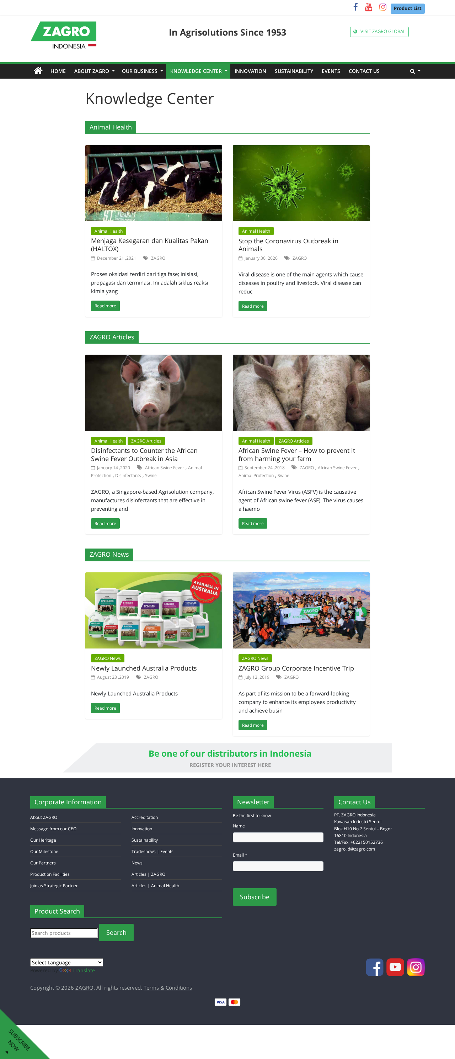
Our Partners (43, 863)
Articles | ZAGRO (148, 874)
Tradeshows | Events (152, 851)
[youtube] (396, 966)
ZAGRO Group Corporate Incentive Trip (296, 668)
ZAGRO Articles (146, 441)
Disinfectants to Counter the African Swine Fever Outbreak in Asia (144, 454)
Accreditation (145, 817)
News (137, 863)
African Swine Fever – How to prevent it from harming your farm (297, 454)
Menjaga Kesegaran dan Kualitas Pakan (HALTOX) (149, 244)
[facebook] (375, 966)
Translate (84, 970)
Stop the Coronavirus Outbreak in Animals (288, 245)
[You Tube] (368, 8)
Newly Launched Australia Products (144, 668)
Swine (151, 475)
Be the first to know (252, 815)
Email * (240, 855)
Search (116, 932)
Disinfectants (128, 475)
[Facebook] (355, 8)
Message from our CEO (53, 829)
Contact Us (364, 71)
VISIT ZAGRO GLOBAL (381, 31)
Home (60, 70)
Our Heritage (43, 840)
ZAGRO (158, 258)
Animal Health (109, 231)
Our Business (142, 71)
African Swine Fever (164, 468)
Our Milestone (44, 851)
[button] (415, 71)
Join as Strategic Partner (54, 886)
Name (239, 826)
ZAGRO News (108, 658)
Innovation (250, 71)
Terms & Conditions (168, 987)
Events (331, 71)
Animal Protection (256, 475)
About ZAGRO (93, 71)
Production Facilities (50, 874)
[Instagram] (382, 8)
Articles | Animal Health (155, 886)
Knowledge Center (198, 71)
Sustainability (294, 71)
